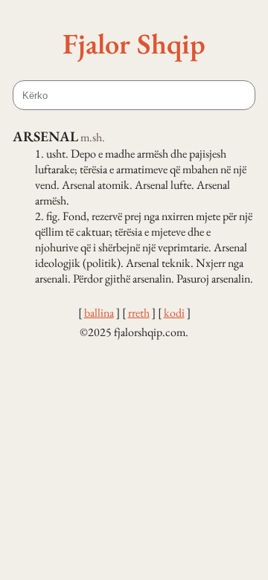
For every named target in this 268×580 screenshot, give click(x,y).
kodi (174, 312)
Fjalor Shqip (134, 43)
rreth (139, 312)
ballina (99, 312)
